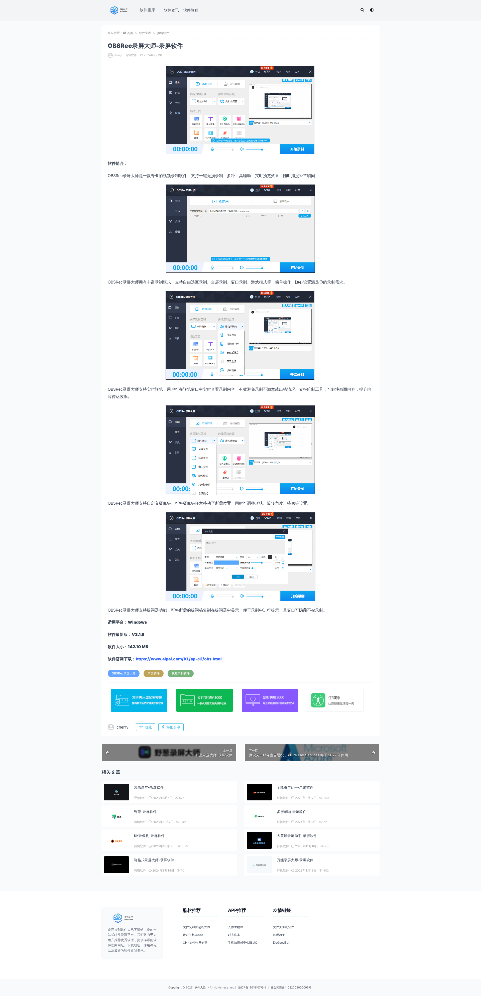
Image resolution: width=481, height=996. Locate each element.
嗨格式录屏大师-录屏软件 (154, 860)
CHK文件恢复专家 (195, 942)
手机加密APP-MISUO (242, 942)
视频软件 (140, 798)
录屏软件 (154, 673)
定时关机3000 (193, 935)
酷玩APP (279, 935)
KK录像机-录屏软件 (149, 835)
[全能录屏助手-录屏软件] (259, 792)
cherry (117, 55)
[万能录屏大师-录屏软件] (259, 865)
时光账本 (234, 935)
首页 (130, 33)
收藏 (148, 727)
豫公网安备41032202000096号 (291, 987)
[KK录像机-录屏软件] (116, 841)
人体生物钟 (235, 927)
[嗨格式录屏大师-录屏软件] (116, 864)
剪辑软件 (163, 33)
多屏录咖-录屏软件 (291, 811)
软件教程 (190, 10)
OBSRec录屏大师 (124, 673)
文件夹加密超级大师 (196, 927)
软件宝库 (147, 10)
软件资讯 (171, 10)
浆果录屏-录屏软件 (149, 787)
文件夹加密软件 (283, 927)
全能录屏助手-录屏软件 (295, 787)
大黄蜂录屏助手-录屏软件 (297, 835)
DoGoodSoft (281, 942)
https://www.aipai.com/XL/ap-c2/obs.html (179, 658)
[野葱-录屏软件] (116, 817)
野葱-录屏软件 (145, 811)
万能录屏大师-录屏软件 (295, 860)
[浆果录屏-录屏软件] (116, 792)
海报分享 (173, 727)
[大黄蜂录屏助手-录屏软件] (259, 841)
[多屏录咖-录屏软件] (259, 816)
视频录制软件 (181, 673)
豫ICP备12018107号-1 (252, 987)
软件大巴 (200, 987)
